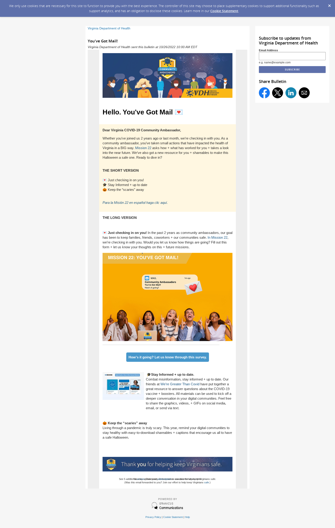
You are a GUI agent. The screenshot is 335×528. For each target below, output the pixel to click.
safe (206, 482)
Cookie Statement (224, 11)
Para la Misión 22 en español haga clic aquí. (135, 202)
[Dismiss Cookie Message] (329, 4)
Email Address (268, 50)
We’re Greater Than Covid (179, 384)
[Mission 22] (167, 340)
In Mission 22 (217, 237)
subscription (164, 479)
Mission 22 (143, 148)
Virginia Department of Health (109, 28)
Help (187, 517)
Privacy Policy (153, 517)
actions (141, 479)
